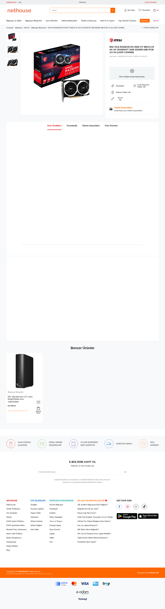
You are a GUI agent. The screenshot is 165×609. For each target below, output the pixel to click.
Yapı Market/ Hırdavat (127, 21)
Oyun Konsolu (55, 529)
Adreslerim (35, 517)
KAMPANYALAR (11, 2)
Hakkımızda (10, 505)
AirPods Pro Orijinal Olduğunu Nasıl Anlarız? (94, 521)
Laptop (52, 534)
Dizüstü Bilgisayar (56, 505)
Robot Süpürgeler (56, 517)
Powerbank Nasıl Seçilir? (86, 542)
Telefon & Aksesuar (89, 21)
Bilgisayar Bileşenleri (33, 21)
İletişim (9, 517)
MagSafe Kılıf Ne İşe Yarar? (87, 509)
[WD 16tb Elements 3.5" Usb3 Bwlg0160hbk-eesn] (24, 371)
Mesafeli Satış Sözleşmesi (16, 529)
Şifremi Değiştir (36, 525)
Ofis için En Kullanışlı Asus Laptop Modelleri (94, 534)
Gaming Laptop (55, 525)
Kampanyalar (11, 542)
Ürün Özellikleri (54, 126)
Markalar (144, 21)
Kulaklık (53, 513)
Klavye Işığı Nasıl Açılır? (86, 513)
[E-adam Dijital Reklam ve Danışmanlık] (82, 592)
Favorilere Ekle (38, 402)
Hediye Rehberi (12, 546)
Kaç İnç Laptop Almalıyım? (87, 525)
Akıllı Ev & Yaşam (107, 21)
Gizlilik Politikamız (13, 509)
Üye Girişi (131, 10)
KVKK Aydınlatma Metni (15, 525)
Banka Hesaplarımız (14, 538)
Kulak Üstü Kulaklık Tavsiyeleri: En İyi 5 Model (95, 517)
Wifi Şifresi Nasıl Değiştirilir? (88, 529)
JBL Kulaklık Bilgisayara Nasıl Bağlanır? (92, 505)
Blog (156, 21)
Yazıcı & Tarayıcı (56, 521)
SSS (20, 2)
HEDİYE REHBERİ (150, 2)
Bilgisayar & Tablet (13, 21)
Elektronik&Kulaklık (69, 21)
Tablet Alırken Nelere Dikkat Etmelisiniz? (92, 538)
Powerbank (54, 509)
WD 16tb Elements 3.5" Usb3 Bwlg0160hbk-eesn (20, 398)
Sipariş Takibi (36, 513)
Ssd (51, 542)
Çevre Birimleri (52, 21)
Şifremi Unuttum (37, 521)
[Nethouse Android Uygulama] (127, 516)
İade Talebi (35, 529)
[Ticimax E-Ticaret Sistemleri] (82, 599)
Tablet (52, 538)
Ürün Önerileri (111, 126)
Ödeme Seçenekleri (91, 126)
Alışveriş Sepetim (37, 509)
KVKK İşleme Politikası (15, 521)
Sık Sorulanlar (11, 513)
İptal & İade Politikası (14, 534)
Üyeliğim (34, 505)
